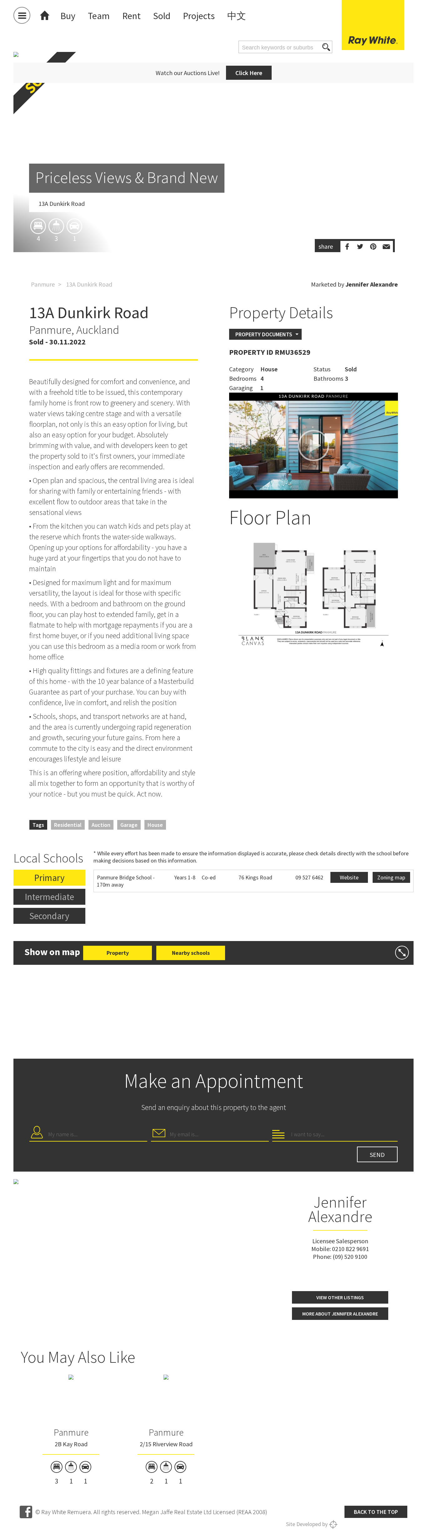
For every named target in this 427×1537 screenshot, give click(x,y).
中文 (236, 16)
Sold (161, 16)
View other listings (340, 1297)
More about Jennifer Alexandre (340, 1314)
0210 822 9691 (350, 1249)
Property (118, 952)
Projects (199, 16)
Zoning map (391, 877)
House (155, 824)
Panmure (43, 284)
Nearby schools (191, 952)
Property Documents (263, 334)
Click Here (248, 73)
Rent (131, 16)
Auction (101, 824)
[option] (213, 188)
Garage (129, 824)
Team (99, 16)
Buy (67, 16)
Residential (68, 824)
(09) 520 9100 (350, 1256)
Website (349, 877)
